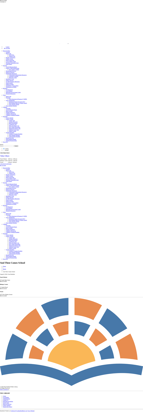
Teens (4, 95)
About (4, 396)
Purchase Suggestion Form (12, 63)
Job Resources (9, 89)
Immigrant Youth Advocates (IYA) (17, 101)
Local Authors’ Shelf (11, 61)
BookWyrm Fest (10, 138)
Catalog (6, 148)
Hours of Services (10, 72)
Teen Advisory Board (14, 104)
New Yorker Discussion (14, 127)
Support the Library (7, 406)
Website (7, 150)
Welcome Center (13, 77)
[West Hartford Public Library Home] (34, 43)
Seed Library (9, 64)
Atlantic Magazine (13, 122)
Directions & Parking (8, 401)
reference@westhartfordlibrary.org (19, 410)
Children (5, 107)
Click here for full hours (5, 164)
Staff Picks (11, 55)
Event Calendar (9, 118)
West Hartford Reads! (11, 139)
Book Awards (9, 111)
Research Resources (10, 93)
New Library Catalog (14, 69)
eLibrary (8, 52)
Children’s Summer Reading (12, 115)
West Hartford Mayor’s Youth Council (18, 103)
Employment (6, 402)
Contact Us (5, 400)
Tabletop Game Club (14, 130)
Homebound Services (11, 71)
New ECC (5, 142)
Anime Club (12, 120)
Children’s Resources (11, 113)
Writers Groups (12, 131)
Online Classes (9, 59)
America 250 (12, 56)
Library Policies (6, 405)
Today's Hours (4, 156)
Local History (9, 91)
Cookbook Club (13, 124)
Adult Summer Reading (14, 136)
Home (4, 266)
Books (4, 269)
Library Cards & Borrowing (12, 68)
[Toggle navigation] (68, 43)
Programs (8, 97)
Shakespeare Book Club (14, 128)
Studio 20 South (10, 84)
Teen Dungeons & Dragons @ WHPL (18, 99)
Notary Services (9, 80)
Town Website (30, 410)
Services (5, 65)
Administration (6, 398)
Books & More (6, 51)
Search (1, 144)
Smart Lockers (9, 83)
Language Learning (13, 76)
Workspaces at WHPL (11, 87)
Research (5, 88)
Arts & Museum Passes (11, 67)
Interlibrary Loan (10, 79)
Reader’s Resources (10, 57)
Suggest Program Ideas (11, 140)
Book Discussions (13, 123)
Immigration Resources (11, 73)
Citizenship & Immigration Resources (18, 75)
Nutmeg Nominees (10, 112)
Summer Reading (10, 132)
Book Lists (8, 53)
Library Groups (9, 119)
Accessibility (6, 397)
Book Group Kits (10, 60)
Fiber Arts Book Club (14, 126)
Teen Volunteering (10, 100)
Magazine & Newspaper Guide (13, 92)
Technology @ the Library (12, 85)
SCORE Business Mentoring (13, 81)
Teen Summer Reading (11, 105)
